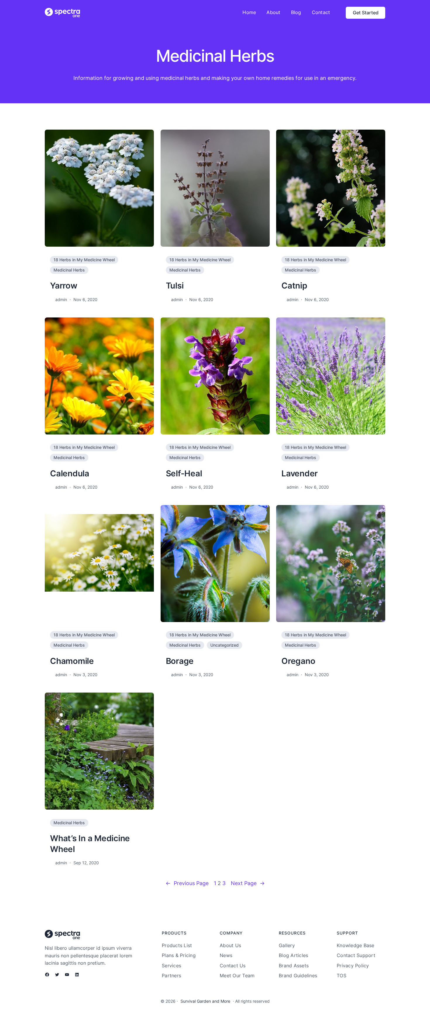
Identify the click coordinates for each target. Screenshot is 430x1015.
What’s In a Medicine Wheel (90, 843)
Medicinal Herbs (69, 269)
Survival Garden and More (205, 1001)
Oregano (298, 661)
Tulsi (175, 286)
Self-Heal (184, 473)
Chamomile (72, 661)
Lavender (299, 473)
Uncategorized (224, 645)
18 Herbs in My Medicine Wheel (84, 259)
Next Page (248, 883)
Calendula (69, 473)
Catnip (294, 286)
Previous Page (187, 883)
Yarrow (63, 286)
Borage (180, 661)
